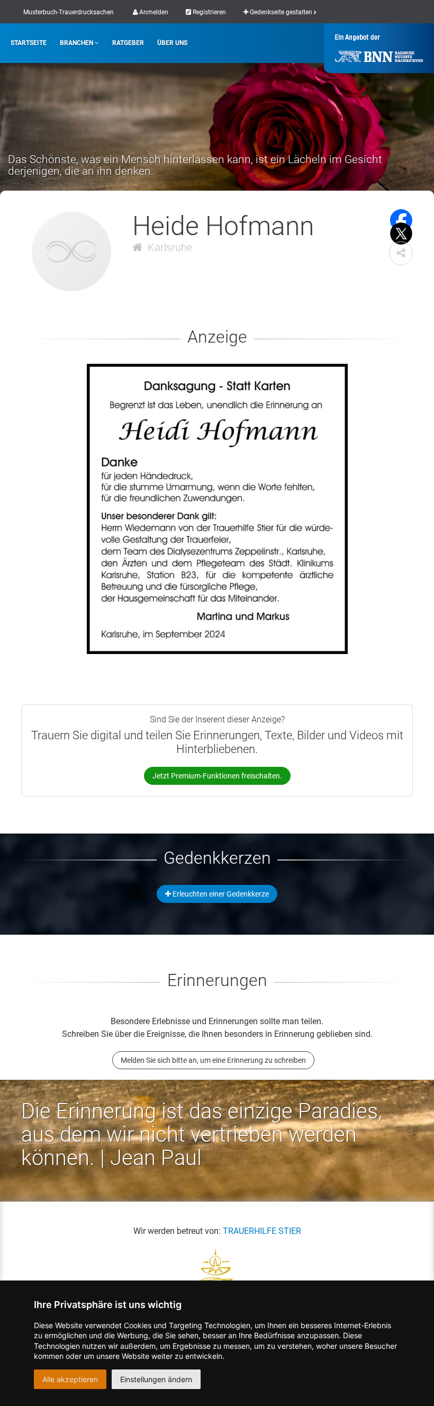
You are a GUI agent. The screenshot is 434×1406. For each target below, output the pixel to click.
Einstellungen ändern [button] (156, 1379)
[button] (401, 253)
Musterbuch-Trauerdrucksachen (68, 12)
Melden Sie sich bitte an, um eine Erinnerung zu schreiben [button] (213, 1060)
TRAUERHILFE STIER (262, 1231)
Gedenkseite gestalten (281, 12)
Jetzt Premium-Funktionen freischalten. (217, 776)
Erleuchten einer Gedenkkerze (220, 894)
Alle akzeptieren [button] (70, 1379)
